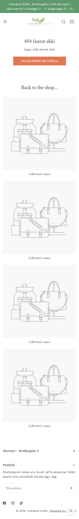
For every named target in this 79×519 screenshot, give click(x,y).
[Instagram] (13, 503)
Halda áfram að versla (39, 61)
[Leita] (63, 21)
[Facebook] (4, 503)
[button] (72, 21)
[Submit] (71, 488)
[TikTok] (21, 503)
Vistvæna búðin (37, 510)
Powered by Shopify (63, 510)
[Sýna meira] (5, 21)
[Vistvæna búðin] (39, 21)
